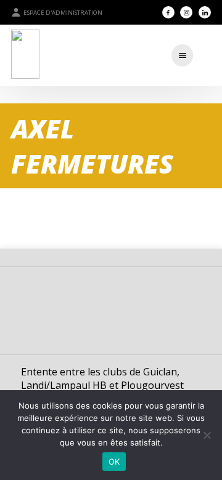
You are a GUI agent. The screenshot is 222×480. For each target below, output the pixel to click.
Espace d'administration (62, 13)
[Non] (206, 435)
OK (114, 461)
